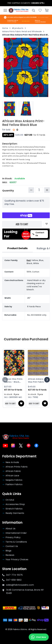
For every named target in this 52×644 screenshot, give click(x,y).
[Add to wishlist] (46, 223)
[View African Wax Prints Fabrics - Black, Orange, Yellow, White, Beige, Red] (14, 362)
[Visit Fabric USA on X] (21, 445)
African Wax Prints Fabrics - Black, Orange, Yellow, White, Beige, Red (13, 380)
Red (29, 260)
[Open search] (33, 10)
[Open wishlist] (40, 10)
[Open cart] (47, 10)
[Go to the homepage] (18, 10)
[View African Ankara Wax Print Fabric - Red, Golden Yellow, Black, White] (38, 362)
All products (17, 28)
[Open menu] (5, 10)
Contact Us (39, 234)
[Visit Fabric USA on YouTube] (5, 445)
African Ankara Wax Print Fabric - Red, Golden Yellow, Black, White (38, 380)
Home (5, 28)
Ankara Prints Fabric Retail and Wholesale (22, 31)
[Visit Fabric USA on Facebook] (36, 445)
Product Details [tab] (17, 248)
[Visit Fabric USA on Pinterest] (29, 445)
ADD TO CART (22, 224)
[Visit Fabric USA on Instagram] (13, 445)
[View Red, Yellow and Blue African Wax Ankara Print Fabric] (9, 108)
